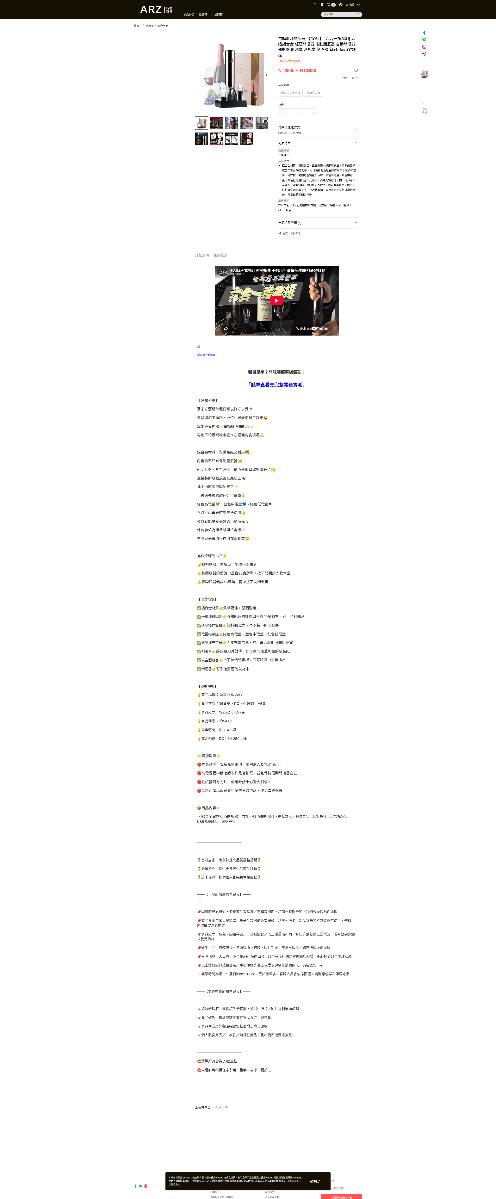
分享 (285, 233)
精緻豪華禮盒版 (290, 92)
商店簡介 (215, 1192)
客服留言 (269, 1192)
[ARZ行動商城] (155, 10)
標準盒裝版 (313, 92)
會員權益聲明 (272, 1197)
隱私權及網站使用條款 (222, 1197)
